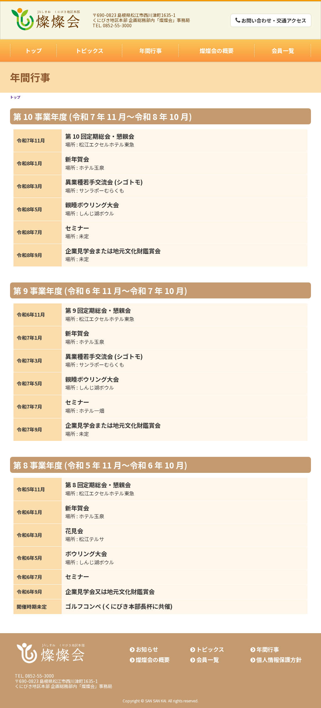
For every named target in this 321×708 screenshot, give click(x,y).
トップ (33, 50)
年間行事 (150, 50)
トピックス (89, 50)
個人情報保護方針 (279, 659)
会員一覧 (282, 50)
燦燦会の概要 (217, 50)
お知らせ (147, 649)
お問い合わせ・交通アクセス (273, 20)
